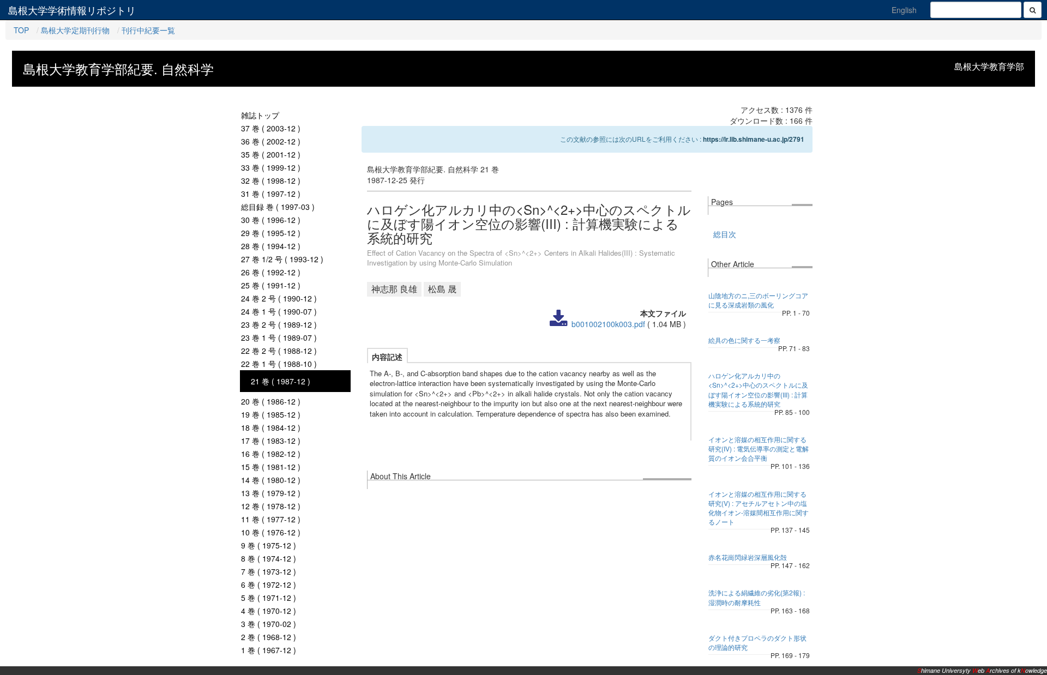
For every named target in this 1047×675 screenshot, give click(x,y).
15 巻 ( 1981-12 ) (270, 466)
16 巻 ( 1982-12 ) (270, 453)
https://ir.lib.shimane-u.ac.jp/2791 (753, 139)
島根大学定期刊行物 (75, 30)
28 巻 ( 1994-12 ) (270, 245)
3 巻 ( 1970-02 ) (268, 623)
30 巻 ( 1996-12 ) (270, 219)
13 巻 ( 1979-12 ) (270, 492)
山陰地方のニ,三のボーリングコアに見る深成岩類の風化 (758, 300)
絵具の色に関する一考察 (744, 340)
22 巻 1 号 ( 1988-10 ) (279, 363)
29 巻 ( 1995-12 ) (270, 232)
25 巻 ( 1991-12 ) (270, 285)
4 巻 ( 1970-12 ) (268, 610)
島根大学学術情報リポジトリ (72, 10)
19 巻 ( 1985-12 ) (270, 414)
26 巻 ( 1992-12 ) (270, 272)
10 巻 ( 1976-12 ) (270, 532)
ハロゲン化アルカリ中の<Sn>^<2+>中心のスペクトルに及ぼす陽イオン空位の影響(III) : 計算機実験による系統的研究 (758, 389)
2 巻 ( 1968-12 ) (268, 636)
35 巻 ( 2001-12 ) (270, 154)
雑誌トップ (260, 115)
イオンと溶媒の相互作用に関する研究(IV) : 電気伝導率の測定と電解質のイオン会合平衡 (758, 448)
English (904, 9)
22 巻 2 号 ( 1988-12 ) (279, 350)
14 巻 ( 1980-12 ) (270, 479)
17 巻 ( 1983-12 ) (270, 440)
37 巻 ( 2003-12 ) (270, 128)
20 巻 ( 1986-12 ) (270, 401)
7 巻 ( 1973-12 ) (268, 571)
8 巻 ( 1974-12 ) (268, 558)
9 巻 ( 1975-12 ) (268, 545)
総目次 (724, 233)
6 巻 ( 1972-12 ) (268, 584)
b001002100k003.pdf (608, 323)
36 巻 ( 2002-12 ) (270, 141)
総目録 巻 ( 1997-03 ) (278, 206)
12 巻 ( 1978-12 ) (270, 506)
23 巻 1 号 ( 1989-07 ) (279, 337)
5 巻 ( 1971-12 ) (268, 597)
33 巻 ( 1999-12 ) (270, 167)
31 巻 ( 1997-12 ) (270, 193)
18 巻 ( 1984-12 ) (270, 427)
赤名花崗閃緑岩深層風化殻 (747, 557)
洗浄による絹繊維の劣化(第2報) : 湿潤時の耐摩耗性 (756, 597)
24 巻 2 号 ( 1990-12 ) (279, 298)
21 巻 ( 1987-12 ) (280, 381)
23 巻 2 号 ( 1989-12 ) (279, 324)
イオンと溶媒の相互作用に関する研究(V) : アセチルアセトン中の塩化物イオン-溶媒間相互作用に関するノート (758, 507)
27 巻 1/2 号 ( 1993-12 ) (282, 259)
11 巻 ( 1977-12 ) (270, 519)
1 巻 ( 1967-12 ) (268, 649)
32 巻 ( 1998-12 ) (270, 180)
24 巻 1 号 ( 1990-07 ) (279, 311)
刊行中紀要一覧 (148, 30)
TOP (21, 30)
